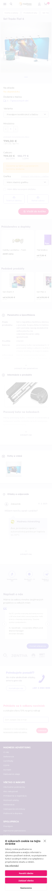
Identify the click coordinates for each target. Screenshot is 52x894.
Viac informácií (12, 865)
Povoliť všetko (26, 873)
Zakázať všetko (26, 880)
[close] (45, 841)
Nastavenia (26, 888)
